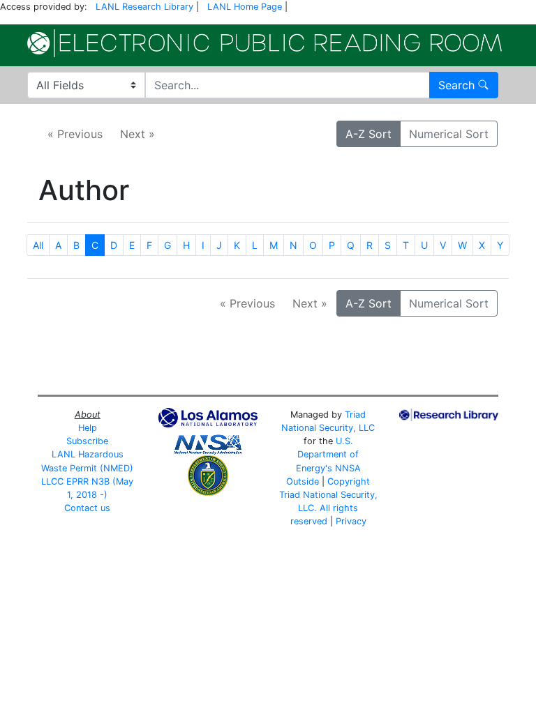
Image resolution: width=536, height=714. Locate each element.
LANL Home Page (244, 6)
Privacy (351, 521)
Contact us (87, 508)
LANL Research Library (144, 6)
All (38, 245)
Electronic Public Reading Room (264, 43)
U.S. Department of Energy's (327, 454)
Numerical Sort (449, 134)
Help (87, 428)
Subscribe (87, 441)
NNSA (348, 468)
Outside (302, 481)
